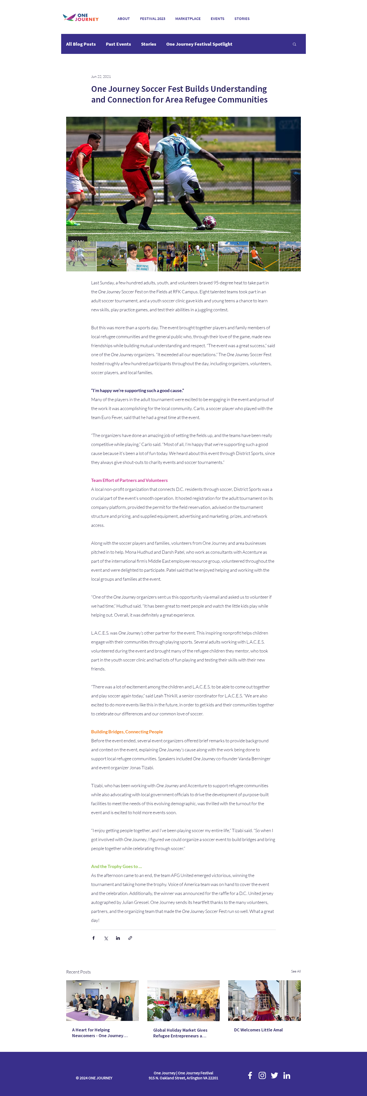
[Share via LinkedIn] (118, 938)
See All (296, 971)
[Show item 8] (294, 256)
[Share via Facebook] (93, 938)
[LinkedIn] (287, 1075)
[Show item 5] (203, 256)
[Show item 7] (264, 256)
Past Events (118, 44)
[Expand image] (183, 179)
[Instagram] (262, 1075)
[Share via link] (130, 938)
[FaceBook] (250, 1075)
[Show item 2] (112, 256)
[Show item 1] (81, 256)
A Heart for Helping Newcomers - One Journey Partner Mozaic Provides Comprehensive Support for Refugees (99, 1032)
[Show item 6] (233, 256)
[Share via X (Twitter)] (105, 938)
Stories (148, 44)
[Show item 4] (172, 256)
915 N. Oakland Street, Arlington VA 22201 (183, 1077)
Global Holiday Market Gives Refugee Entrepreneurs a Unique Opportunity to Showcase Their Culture (180, 1033)
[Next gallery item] (295, 179)
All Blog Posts (81, 44)
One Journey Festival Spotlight (199, 44)
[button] (152, 16)
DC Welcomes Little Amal (258, 1030)
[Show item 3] (142, 256)
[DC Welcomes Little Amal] (264, 1000)
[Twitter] (274, 1075)
